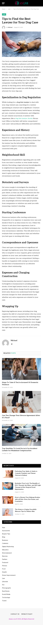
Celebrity (5, 543)
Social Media (6, 594)
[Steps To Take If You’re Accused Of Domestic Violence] (21, 369)
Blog (3, 537)
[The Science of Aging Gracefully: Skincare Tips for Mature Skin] (7, 512)
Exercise (5, 556)
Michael (10, 27)
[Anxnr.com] (21, 3)
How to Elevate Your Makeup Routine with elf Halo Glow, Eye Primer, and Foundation (27, 499)
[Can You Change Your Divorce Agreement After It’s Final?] (21, 402)
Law (4, 14)
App (3, 527)
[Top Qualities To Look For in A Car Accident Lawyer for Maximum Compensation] (21, 435)
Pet (3, 585)
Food (3, 569)
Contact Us (15, 614)
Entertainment (7, 553)
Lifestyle (5, 581)
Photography (6, 588)
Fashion (4, 559)
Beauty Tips (6, 534)
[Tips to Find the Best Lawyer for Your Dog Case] (21, 44)
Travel (4, 601)
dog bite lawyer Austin (24, 118)
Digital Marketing (8, 546)
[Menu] (3, 3)
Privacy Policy (26, 614)
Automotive (6, 531)
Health (4, 572)
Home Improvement (9, 575)
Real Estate (6, 591)
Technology (6, 597)
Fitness (4, 566)
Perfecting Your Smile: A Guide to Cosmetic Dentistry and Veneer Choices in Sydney (26, 473)
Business (5, 540)
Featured (5, 562)
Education (5, 550)
